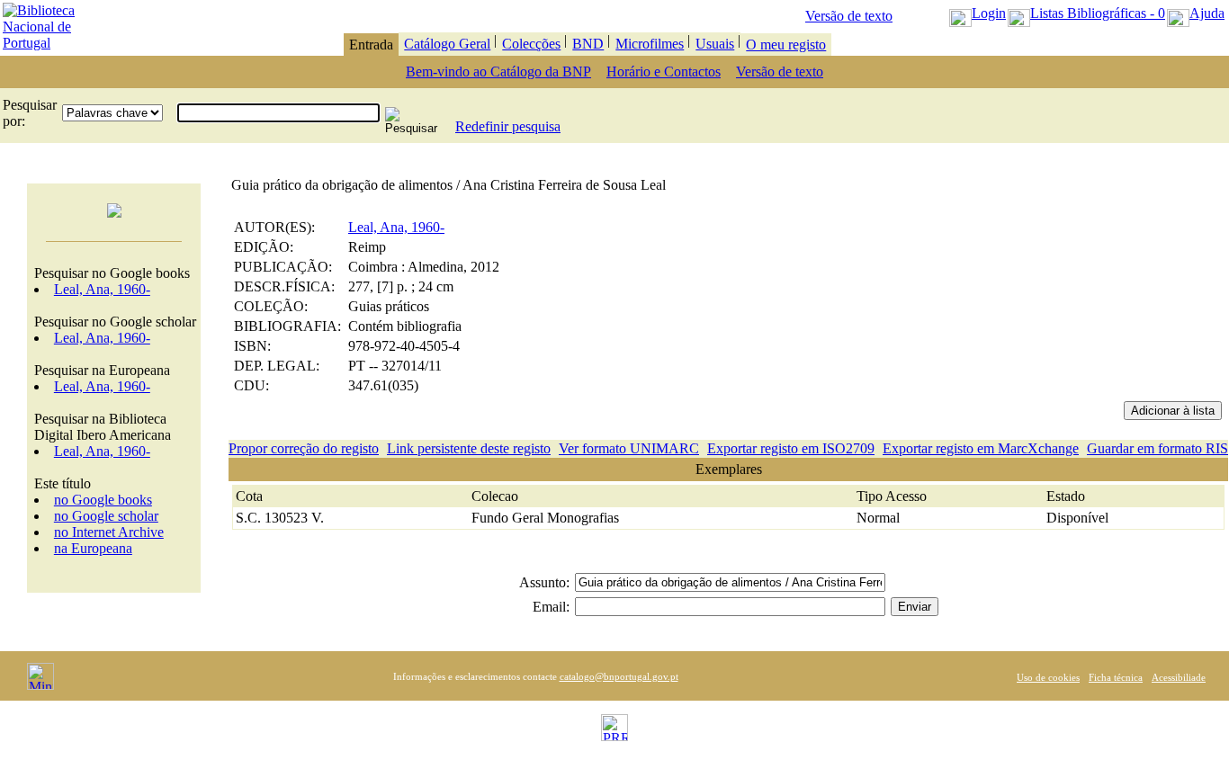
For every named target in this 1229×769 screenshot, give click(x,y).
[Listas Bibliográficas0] (1019, 13)
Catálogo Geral (447, 43)
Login (989, 13)
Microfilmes (649, 43)
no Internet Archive (109, 532)
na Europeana (93, 548)
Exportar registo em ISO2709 (791, 448)
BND (588, 43)
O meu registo (786, 44)
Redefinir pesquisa (508, 126)
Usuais (714, 43)
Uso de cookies (1048, 677)
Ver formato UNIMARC (629, 448)
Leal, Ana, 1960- (102, 289)
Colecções (531, 43)
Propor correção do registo (304, 448)
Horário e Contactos (663, 71)
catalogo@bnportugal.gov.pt (619, 676)
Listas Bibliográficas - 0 (1097, 13)
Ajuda (1207, 13)
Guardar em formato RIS (1157, 448)
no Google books (103, 499)
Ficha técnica (1116, 677)
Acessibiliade (1179, 677)
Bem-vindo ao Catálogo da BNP (498, 71)
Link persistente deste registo (469, 448)
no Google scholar (106, 515)
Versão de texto (849, 15)
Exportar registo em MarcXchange (981, 448)
